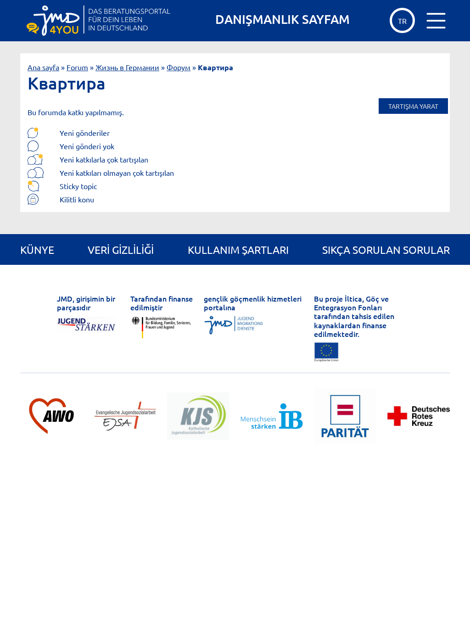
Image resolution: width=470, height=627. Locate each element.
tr (402, 20)
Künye (37, 249)
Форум (178, 67)
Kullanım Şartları (238, 249)
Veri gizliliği (121, 249)
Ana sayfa (43, 67)
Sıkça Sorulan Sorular (386, 249)
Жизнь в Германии (127, 67)
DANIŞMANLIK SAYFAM (282, 18)
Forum (77, 67)
